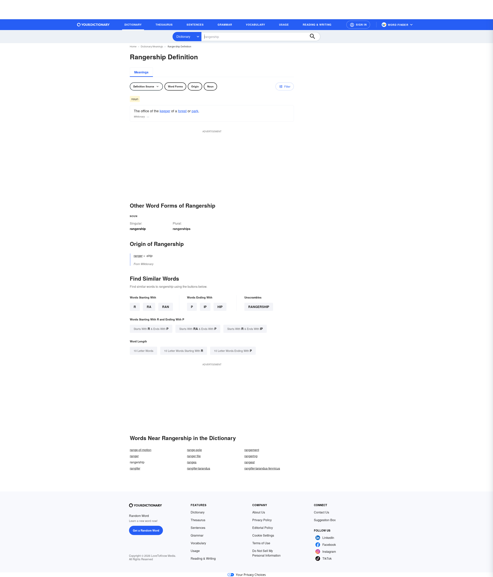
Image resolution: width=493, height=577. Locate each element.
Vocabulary (198, 543)
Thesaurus (198, 520)
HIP (220, 306)
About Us (258, 512)
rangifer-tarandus (198, 468)
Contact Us (321, 512)
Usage (195, 550)
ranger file (194, 456)
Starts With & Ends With (151, 328)
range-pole (194, 450)
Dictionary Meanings (152, 46)
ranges (191, 462)
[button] (358, 25)
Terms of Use (261, 543)
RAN (165, 306)
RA (149, 306)
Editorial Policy (262, 527)
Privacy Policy (262, 520)
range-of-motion (140, 450)
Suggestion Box (325, 520)
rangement (251, 450)
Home (133, 46)
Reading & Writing (203, 558)
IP (205, 306)
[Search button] (314, 36)
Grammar (197, 535)
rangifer (135, 468)
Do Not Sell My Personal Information (266, 553)
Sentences (198, 527)
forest (182, 110)
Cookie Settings (263, 535)
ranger (138, 255)
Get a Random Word (146, 530)
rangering (250, 456)
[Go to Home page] (93, 24)
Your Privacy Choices (251, 575)
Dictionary (183, 36)
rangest (249, 462)
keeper (165, 110)
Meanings (141, 72)
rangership (258, 306)
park (195, 110)
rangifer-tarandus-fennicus (262, 468)
